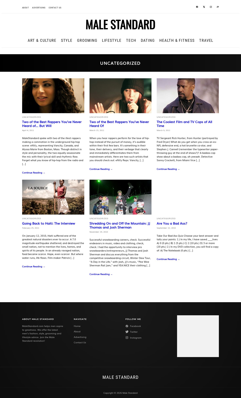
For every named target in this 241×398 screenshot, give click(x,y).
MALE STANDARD (120, 23)
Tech (131, 40)
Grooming (87, 40)
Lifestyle (111, 40)
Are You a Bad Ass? (172, 223)
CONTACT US (55, 8)
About (25, 8)
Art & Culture (42, 40)
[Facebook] (197, 7)
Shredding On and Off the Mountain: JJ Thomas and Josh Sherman (120, 225)
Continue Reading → (33, 172)
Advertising (38, 8)
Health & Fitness (177, 40)
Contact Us (80, 342)
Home (77, 326)
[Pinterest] (218, 7)
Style (67, 40)
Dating (148, 40)
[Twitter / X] (204, 7)
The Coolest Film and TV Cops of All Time (184, 123)
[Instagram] (211, 7)
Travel (206, 40)
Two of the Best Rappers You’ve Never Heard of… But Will (52, 123)
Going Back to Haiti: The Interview (48, 223)
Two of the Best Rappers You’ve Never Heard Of (119, 123)
